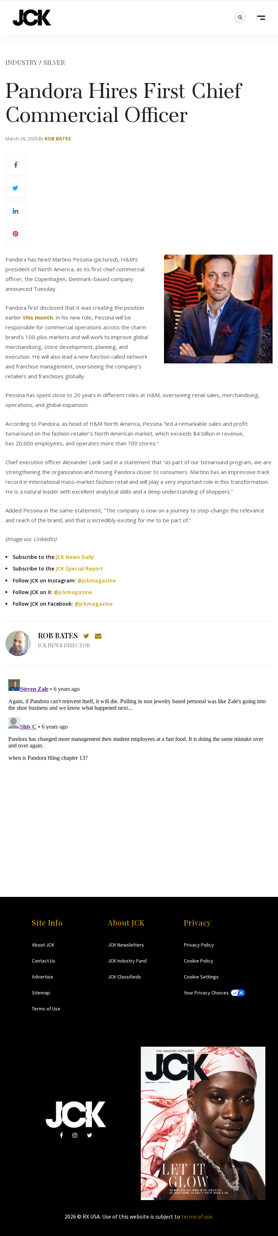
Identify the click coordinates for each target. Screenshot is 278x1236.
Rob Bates (58, 138)
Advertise (42, 976)
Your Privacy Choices (206, 992)
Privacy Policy (199, 945)
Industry (21, 62)
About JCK (43, 945)
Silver (54, 62)
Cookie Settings (201, 976)
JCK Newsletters (126, 945)
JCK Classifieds (124, 976)
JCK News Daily (75, 556)
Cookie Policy (198, 960)
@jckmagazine (96, 580)
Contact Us (43, 960)
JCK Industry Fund (127, 960)
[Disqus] (139, 767)
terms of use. (197, 1216)
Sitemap (41, 992)
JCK (32, 17)
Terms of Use (46, 1008)
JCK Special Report (79, 568)
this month (38, 317)
